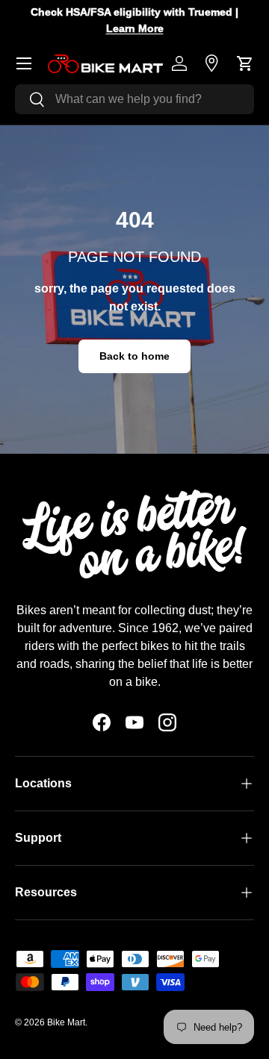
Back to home (134, 356)
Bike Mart (66, 1022)
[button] (245, 63)
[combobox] (134, 99)
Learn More (135, 28)
